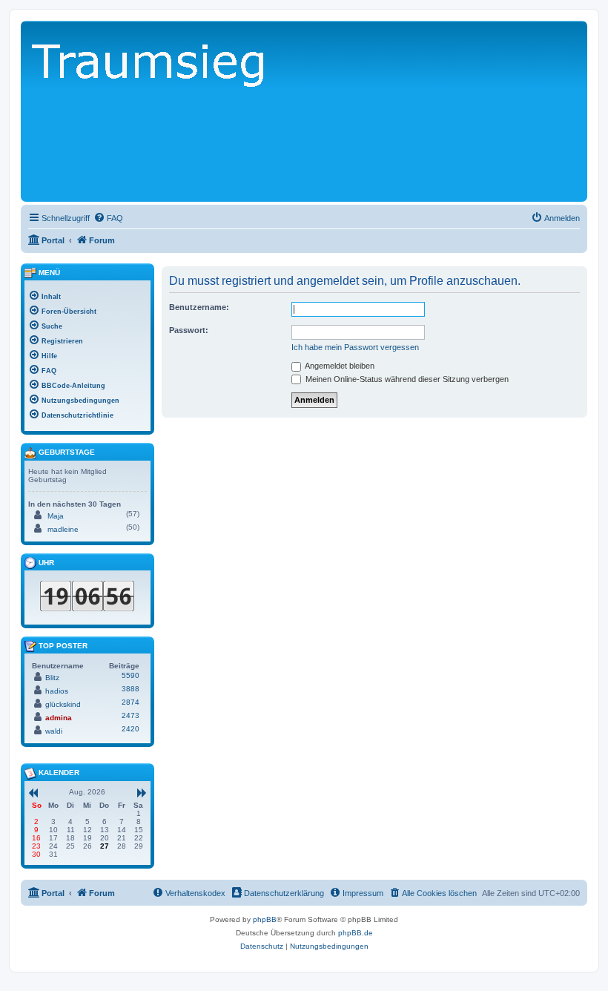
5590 (130, 675)
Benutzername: (199, 307)
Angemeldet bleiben (338, 365)
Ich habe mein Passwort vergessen (355, 347)
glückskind (63, 704)
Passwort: (188, 330)
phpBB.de (355, 933)
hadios (56, 691)
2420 (130, 729)
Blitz (52, 678)
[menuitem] (108, 218)
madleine (63, 529)
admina (58, 718)
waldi (53, 731)
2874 (130, 702)
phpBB (265, 919)
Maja (55, 516)
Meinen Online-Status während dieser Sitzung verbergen (406, 379)
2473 (130, 715)
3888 (130, 689)
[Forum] (227, 117)
